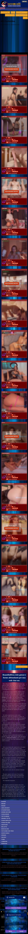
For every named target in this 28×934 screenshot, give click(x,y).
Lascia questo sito (10, 910)
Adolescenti (5, 807)
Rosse (3, 805)
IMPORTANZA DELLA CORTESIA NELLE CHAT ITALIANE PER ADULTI (14, 850)
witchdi (5, 116)
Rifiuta (10, 931)
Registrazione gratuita (11, 69)
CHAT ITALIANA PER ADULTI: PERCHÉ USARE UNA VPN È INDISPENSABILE (14, 889)
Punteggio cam (5, 12)
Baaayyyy (5, 636)
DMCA (21, 926)
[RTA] (25, 911)
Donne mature (6, 812)
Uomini (10, 5)
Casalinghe (5, 814)
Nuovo (13, 12)
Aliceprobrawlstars (8, 483)
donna (4, 697)
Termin (10, 926)
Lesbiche (4, 841)
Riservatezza (16, 926)
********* (3, 55)
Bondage (4, 843)
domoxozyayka (7, 86)
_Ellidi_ (5, 361)
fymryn (5, 239)
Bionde (3, 801)
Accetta (21, 931)
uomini (4, 700)
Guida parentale (19, 925)
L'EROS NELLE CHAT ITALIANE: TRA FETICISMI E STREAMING (14, 876)
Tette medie (5, 816)
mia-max (5, 208)
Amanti (25, 17)
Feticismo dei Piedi (7, 831)
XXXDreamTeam (7, 330)
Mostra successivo (21, 666)
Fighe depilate (6, 820)
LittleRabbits (6, 545)
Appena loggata (10, 15)
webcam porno (11, 737)
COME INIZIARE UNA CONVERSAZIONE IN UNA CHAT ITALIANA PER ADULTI (14, 863)
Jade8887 (5, 575)
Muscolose (5, 828)
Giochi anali (5, 833)
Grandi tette (5, 818)
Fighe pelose (5, 822)
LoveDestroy (6, 147)
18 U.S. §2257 (11, 925)
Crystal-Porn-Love (8, 606)
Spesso (3, 835)
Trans (14, 5)
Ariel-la (5, 392)
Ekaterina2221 (6, 300)
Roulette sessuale (21, 12)
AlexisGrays (6, 453)
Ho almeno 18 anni (15, 907)
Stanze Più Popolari (21, 15)
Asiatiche (4, 824)
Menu (25, 1)
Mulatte (4, 826)
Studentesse (5, 810)
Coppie (18, 5)
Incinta (3, 837)
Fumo (3, 839)
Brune (3, 803)
